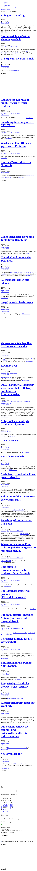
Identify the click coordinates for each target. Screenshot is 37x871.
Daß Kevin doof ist (6, 377)
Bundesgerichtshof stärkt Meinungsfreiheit (15, 38)
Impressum (7, 5)
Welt (27, 253)
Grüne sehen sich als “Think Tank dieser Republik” (17, 238)
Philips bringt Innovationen (21, 764)
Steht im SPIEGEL (6, 561)
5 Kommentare (5, 292)
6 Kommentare (5, 630)
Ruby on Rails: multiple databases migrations (15, 423)
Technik (9, 431)
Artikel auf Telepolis (18, 510)
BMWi (5, 360)
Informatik (3, 431)
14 (1, 806)
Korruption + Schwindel (16, 113)
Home (5, 2)
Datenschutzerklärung (10, 7)
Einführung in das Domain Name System (16, 664)
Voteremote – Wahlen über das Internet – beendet (16, 345)
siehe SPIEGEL (24, 534)
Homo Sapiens (5, 66)
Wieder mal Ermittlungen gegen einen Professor (16, 144)
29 (3, 809)
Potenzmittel (4, 158)
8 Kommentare (5, 674)
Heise (30, 358)
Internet (3, 628)
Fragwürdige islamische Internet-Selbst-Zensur (15, 685)
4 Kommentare (5, 269)
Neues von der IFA (11, 753)
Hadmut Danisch (5, 9)
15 (3, 806)
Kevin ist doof (9, 365)
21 (1, 808)
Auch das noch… (11, 440)
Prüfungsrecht (13, 373)
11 (8, 804)
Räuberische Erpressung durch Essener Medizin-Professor (15, 103)
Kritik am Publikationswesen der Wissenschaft (18, 498)
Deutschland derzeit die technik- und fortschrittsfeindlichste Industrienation (14, 731)
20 (12, 806)
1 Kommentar (4, 582)
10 (6, 804)
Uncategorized (5, 23)
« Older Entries (5, 768)
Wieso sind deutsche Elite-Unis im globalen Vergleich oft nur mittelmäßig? (18, 547)
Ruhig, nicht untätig (13, 15)
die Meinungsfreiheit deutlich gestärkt (14, 52)
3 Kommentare (5, 115)
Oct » (6, 811)
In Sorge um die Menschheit (17, 58)
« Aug (2, 811)
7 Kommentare (5, 695)
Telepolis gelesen (11, 698)
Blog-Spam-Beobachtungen (17, 302)
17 (6, 806)
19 (10, 806)
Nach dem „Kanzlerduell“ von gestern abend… (18, 476)
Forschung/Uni (5, 113)
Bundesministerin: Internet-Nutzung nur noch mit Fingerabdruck (17, 618)
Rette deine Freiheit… (14, 456)
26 (10, 808)
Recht (2, 46)
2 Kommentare (5, 67)
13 (12, 804)
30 (5, 809)
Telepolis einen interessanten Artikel (17, 748)
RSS (5, 3)
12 (10, 804)
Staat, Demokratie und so (11, 46)
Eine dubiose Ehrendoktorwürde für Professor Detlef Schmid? (15, 570)
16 (5, 806)
